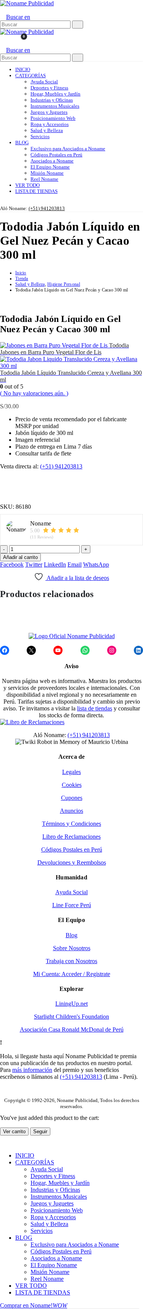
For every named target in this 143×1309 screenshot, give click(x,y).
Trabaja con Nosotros (71, 961)
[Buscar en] (77, 25)
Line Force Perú (71, 905)
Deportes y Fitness (49, 88)
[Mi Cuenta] (3, 40)
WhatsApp (96, 564)
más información (32, 1070)
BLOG (22, 142)
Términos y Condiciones (71, 823)
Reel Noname (44, 179)
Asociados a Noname (52, 161)
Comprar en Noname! (33, 1305)
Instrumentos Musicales (55, 106)
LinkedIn (55, 564)
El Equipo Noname (50, 167)
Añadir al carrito (20, 557)
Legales (71, 772)
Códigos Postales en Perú (56, 155)
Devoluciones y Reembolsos (71, 862)
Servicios (40, 136)
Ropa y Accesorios (50, 124)
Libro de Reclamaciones (71, 836)
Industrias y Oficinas (52, 100)
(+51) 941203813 (47, 208)
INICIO (22, 69)
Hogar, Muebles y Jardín (55, 94)
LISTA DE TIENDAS (36, 191)
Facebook (12, 564)
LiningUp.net (71, 1003)
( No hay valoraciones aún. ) (34, 393)
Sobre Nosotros (71, 948)
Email (74, 564)
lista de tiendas (94, 708)
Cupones (71, 798)
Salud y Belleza (47, 130)
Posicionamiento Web (53, 118)
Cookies (72, 785)
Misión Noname (47, 173)
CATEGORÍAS (30, 75)
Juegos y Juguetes (49, 112)
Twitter (33, 564)
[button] (2, 10)
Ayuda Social (44, 81)
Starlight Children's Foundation (71, 1016)
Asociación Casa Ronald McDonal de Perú (72, 1029)
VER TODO (27, 185)
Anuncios (71, 810)
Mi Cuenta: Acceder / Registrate (71, 974)
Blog (71, 935)
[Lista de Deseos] (9, 40)
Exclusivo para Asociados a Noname (68, 148)
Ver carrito (14, 1131)
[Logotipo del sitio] (27, 3)
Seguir (40, 1131)
